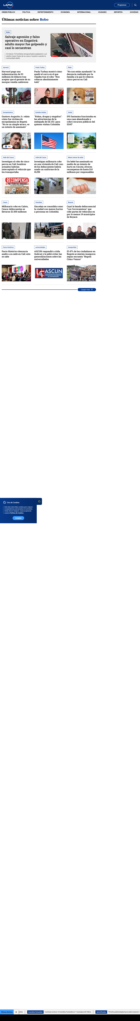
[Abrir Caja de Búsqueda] (135, 5)
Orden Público (8, 12)
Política (26, 12)
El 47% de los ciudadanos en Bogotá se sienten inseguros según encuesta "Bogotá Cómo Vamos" (81, 255)
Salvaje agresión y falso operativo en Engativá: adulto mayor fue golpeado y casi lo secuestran (26, 42)
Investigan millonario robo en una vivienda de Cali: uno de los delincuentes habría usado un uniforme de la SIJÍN (48, 166)
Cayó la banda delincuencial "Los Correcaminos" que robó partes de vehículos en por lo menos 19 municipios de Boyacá (81, 211)
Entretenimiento (45, 12)
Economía (65, 12)
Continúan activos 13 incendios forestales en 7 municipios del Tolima (45, 1012)
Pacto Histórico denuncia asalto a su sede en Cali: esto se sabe (16, 254)
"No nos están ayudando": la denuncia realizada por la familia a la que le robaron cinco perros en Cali (81, 75)
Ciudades (102, 12)
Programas (122, 5)
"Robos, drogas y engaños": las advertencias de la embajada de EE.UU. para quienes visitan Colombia (48, 120)
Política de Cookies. (17, 513)
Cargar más (85, 290)
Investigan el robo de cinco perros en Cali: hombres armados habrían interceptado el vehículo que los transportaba (16, 166)
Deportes (118, 12)
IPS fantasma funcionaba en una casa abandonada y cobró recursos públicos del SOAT (81, 120)
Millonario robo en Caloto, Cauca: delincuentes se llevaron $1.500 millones (15, 209)
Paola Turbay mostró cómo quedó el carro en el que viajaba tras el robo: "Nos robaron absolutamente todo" (48, 76)
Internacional (84, 12)
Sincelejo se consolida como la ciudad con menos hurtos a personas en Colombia (48, 209)
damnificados (78, 1012)
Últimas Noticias (7, 1012)
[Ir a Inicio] (8, 5)
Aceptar (18, 518)
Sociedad (134, 12)
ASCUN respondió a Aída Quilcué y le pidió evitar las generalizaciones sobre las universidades (48, 255)
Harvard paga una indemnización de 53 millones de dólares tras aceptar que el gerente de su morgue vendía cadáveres (16, 76)
